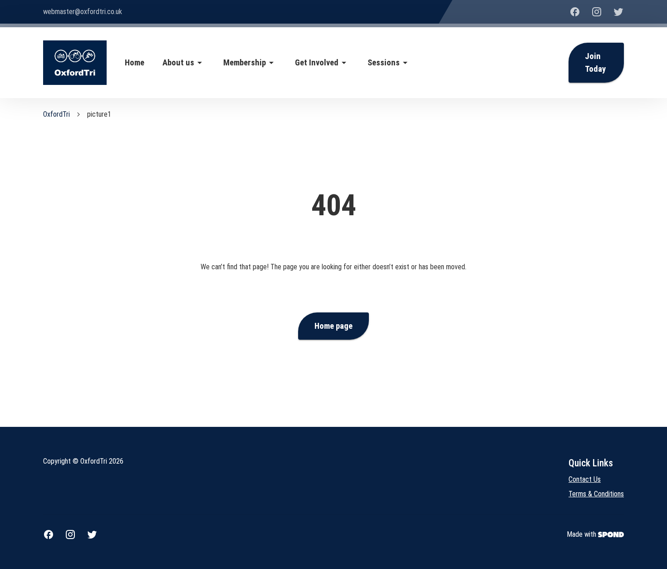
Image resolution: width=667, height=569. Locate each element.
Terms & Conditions (596, 494)
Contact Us (585, 479)
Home (134, 63)
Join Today (595, 62)
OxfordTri (56, 114)
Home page (333, 326)
